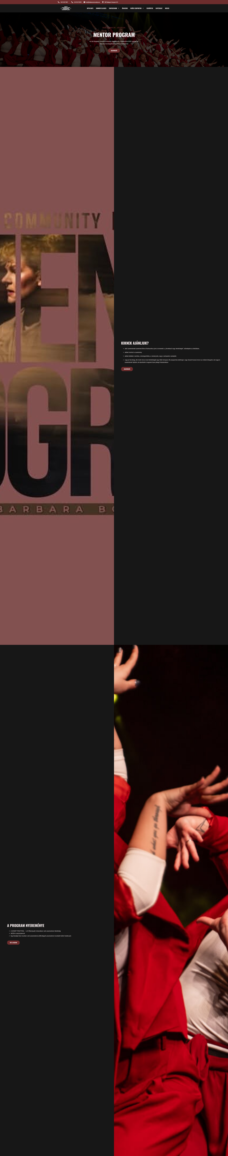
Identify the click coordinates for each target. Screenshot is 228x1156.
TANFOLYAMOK (113, 8)
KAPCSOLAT (159, 8)
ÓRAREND (125, 8)
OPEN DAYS (90, 8)
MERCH (167, 8)
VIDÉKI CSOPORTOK (136, 8)
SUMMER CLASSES (101, 8)
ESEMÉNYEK (150, 8)
